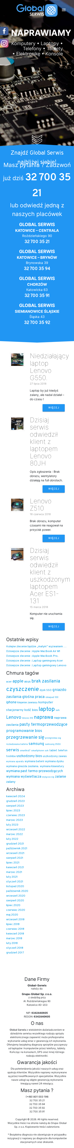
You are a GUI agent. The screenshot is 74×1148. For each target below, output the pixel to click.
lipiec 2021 (13, 862)
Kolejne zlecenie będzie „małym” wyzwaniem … (36, 646)
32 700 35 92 (37, 323)
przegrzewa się (53, 738)
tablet (53, 750)
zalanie (60, 777)
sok (47, 750)
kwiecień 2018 (15, 934)
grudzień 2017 (15, 952)
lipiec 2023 (13, 810)
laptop (47, 709)
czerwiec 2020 (15, 910)
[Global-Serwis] (37, 10)
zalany (10, 782)
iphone (11, 702)
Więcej (53, 408)
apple (18, 681)
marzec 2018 (14, 938)
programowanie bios (24, 730)
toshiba (11, 756)
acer (9, 682)
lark (58, 710)
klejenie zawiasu (27, 702)
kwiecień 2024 (15, 796)
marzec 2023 (14, 820)
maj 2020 (12, 915)
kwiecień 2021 (15, 867)
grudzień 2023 (15, 801)
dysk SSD (46, 690)
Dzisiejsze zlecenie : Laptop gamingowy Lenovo (36, 665)
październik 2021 (16, 848)
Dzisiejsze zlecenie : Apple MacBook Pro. (32, 656)
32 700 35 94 (37, 269)
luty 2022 (12, 839)
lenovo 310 (27, 718)
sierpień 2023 (15, 806)
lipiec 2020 (13, 905)
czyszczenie (22, 689)
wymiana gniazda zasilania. (22, 766)
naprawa (43, 717)
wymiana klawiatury (52, 766)
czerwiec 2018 (15, 929)
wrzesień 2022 (15, 829)
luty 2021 (12, 877)
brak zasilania (45, 681)
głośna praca (33, 696)
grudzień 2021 (15, 844)
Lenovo (13, 718)
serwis (12, 750)
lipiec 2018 (13, 924)
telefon (62, 750)
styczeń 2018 (14, 948)
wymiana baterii (34, 761)
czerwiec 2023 (15, 815)
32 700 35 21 (37, 242)
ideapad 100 (51, 697)
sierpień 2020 (15, 900)
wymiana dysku (54, 761)
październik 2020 (17, 891)
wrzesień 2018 (15, 919)
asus (27, 682)
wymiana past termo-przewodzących (34, 771)
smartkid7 (25, 750)
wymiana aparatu (15, 761)
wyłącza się (48, 777)
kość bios (31, 710)
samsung (36, 743)
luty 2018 (12, 943)
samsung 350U (53, 744)
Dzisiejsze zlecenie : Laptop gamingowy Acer (34, 661)
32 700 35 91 (37, 296)
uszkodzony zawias (55, 756)
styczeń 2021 (14, 881)
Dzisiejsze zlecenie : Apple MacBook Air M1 (33, 651)
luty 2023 (12, 825)
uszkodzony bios (29, 756)
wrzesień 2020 (15, 896)
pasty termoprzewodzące (43, 724)
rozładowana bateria (17, 744)
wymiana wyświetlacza (23, 777)
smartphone (37, 750)
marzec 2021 (14, 872)
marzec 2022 (14, 834)
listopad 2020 (15, 886)
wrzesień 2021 (15, 853)
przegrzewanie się (25, 737)
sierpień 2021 (14, 858)
